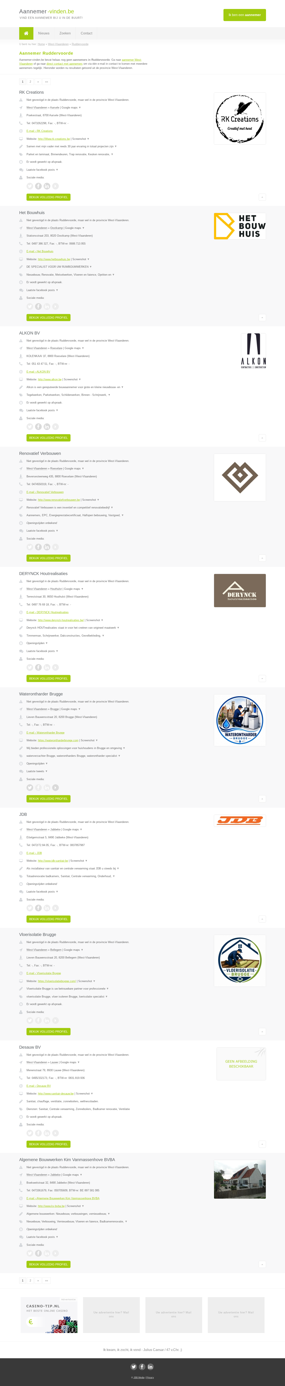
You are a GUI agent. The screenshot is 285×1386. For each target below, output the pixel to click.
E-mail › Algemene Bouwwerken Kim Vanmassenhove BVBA (63, 1198)
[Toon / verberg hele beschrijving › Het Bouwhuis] (90, 267)
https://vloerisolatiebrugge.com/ (57, 981)
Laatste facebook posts (42, 169)
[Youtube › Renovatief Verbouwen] (55, 547)
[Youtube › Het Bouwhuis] (55, 306)
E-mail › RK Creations (39, 130)
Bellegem (56, 949)
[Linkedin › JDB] (47, 908)
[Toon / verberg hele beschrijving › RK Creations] (90, 146)
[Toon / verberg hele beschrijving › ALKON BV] (90, 387)
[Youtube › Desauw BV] (55, 1133)
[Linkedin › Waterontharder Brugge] (47, 787)
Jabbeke (55, 829)
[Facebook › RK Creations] (38, 186)
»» (46, 81)
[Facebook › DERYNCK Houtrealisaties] (38, 667)
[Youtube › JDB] (55, 908)
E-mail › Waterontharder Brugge (45, 732)
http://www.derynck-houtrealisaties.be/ (61, 620)
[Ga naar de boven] (262, 197)
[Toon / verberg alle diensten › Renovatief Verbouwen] (90, 515)
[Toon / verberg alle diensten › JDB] (90, 876)
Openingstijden (37, 643)
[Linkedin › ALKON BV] (47, 426)
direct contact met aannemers (65, 63)
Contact (86, 33)
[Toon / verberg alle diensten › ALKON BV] (90, 395)
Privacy (150, 1377)
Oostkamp (56, 228)
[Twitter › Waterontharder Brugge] (29, 787)
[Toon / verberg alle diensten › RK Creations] (90, 154)
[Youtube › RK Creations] (55, 186)
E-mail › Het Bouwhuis (39, 251)
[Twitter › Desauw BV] (29, 1133)
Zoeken (65, 33)
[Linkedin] (150, 1366)
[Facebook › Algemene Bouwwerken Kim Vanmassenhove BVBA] (38, 1253)
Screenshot (81, 138)
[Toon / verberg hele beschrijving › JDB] (90, 868)
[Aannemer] (26, 33)
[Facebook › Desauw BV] (38, 1133)
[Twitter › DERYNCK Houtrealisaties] (29, 667)
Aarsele (54, 107)
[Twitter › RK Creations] (29, 186)
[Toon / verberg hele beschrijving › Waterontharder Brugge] (90, 748)
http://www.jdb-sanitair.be (53, 860)
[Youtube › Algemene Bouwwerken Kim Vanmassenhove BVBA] (55, 1253)
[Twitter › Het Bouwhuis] (29, 306)
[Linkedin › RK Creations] (47, 186)
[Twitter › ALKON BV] (29, 426)
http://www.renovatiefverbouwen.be (59, 499)
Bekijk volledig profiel (48, 197)
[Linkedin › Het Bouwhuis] (47, 306)
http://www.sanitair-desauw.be (56, 1093)
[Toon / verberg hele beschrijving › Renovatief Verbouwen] (90, 508)
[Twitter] (133, 1366)
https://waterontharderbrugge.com (58, 740)
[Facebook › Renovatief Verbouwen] (38, 547)
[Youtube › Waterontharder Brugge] (55, 787)
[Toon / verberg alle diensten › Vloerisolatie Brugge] (90, 997)
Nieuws (43, 33)
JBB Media (139, 1377)
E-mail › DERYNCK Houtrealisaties (47, 612)
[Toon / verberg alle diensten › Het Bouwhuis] (90, 275)
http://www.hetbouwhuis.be (54, 259)
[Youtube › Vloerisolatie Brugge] (55, 1020)
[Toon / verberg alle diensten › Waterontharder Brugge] (90, 756)
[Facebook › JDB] (38, 908)
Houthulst (56, 588)
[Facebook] (142, 1366)
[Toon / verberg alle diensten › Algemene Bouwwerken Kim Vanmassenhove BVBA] (90, 1222)
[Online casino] (52, 1316)
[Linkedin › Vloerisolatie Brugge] (47, 1020)
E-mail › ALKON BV (38, 371)
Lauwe (54, 1062)
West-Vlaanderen (36, 107)
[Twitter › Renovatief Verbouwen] (29, 547)
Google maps (71, 107)
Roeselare (56, 348)
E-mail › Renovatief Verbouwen (45, 492)
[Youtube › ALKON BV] (55, 426)
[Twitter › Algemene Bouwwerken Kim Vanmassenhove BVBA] (29, 1253)
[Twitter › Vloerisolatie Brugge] (29, 1020)
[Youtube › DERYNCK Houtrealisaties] (55, 667)
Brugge (54, 709)
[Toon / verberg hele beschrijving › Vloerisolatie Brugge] (90, 989)
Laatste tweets (37, 771)
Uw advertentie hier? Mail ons (111, 1314)
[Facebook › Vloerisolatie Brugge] (38, 1020)
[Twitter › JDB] (29, 908)
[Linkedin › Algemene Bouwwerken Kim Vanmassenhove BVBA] (47, 1253)
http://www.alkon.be (50, 379)
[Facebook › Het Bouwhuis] (38, 306)
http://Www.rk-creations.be (54, 138)
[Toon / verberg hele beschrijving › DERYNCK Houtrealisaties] (90, 628)
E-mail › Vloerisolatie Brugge (43, 973)
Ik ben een (245, 15)
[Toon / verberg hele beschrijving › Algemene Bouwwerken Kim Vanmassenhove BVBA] (90, 1214)
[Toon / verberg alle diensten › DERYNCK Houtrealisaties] (90, 636)
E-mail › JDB (34, 853)
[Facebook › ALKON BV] (38, 426)
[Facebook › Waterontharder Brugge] (38, 787)
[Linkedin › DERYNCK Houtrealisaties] (47, 667)
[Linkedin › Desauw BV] (47, 1133)
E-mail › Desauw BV (38, 1085)
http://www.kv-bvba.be (51, 1206)
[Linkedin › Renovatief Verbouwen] (47, 547)
